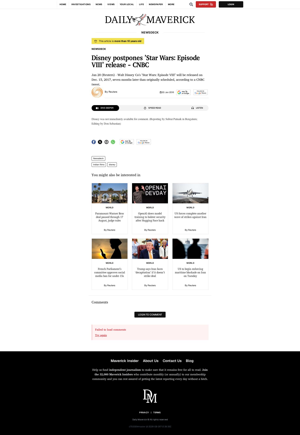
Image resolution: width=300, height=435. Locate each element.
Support (204, 4)
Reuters (113, 91)
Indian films (98, 164)
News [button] (99, 4)
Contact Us (172, 360)
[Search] (191, 4)
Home (63, 4)
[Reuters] (97, 92)
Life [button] (141, 4)
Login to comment (150, 314)
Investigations (81, 4)
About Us (150, 360)
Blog (190, 360)
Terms (157, 412)
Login (231, 4)
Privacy (144, 412)
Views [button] (111, 4)
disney (112, 164)
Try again (101, 335)
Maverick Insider (125, 360)
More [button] (171, 4)
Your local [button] (127, 4)
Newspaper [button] (156, 4)
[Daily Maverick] (150, 19)
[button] (183, 92)
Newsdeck (98, 158)
